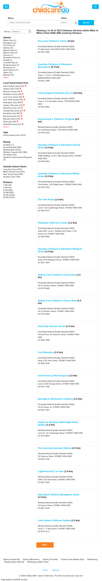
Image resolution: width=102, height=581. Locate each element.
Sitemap (55, 570)
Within (64, 18)
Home (45, 570)
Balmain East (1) (10, 50)
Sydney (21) (8, 48)
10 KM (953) (8, 192)
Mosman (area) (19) (11, 91)
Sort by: (7, 31)
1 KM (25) (7, 185)
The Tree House (46, 199)
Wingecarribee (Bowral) (14, 562)
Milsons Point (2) (10, 53)
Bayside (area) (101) (12, 119)
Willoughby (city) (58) (12, 102)
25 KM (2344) (9, 195)
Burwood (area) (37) (11, 116)
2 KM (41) (7, 187)
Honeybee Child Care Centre (53, 223)
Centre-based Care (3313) (14, 135)
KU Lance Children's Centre (52, 41)
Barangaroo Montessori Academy (55, 399)
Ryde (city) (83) (9, 121)
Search (86, 23)
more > (6, 77)
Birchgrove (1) (9, 67)
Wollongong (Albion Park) (38, 562)
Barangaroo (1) (9, 43)
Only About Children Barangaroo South (58, 494)
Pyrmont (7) (8, 55)
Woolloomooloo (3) (11, 65)
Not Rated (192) (10, 155)
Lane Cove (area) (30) (12, 97)
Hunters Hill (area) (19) (13, 105)
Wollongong (92, 559)
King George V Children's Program (56, 119)
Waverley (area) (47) (12, 108)
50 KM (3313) (9, 197)
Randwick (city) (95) (11, 113)
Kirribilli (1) (7, 60)
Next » (45, 545)
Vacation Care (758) (11, 177)
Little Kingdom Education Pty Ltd (55, 93)
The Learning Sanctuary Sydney (54, 448)
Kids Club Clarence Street (51, 326)
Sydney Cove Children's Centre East (57, 275)
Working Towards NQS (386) (15, 152)
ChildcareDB (31, 576)
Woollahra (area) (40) (12, 94)
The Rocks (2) (9, 45)
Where (11, 18)
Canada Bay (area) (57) (13, 111)
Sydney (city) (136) (11, 89)
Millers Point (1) (9, 40)
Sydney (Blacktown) (31, 559)
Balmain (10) (8, 75)
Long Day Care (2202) (12, 169)
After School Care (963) (13, 174)
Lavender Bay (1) (10, 62)
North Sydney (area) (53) (13, 86)
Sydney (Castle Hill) (11, 559)
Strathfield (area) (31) (12, 124)
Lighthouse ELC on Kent (51, 471)
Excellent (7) (8, 145)
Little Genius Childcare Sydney (54, 520)
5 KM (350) (8, 190)
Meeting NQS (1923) (12, 150)
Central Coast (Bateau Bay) (72, 559)
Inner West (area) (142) (13, 100)
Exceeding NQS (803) (12, 147)
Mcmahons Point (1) (11, 58)
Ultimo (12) (7, 72)
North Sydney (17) (11, 70)
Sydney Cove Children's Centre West (57, 300)
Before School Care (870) (14, 172)
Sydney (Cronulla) (50, 559)
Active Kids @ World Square (53, 375)
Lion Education (46, 352)
